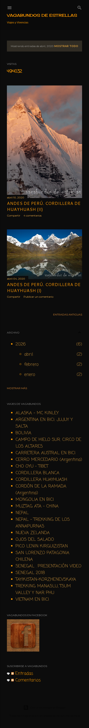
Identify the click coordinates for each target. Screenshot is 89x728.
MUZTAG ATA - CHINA (37, 506)
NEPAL (22, 513)
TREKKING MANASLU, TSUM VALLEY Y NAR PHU (43, 589)
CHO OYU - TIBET (32, 466)
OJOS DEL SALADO (35, 539)
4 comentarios (32, 215)
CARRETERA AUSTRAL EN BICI (45, 453)
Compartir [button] (13, 215)
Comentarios (27, 680)
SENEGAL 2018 (30, 573)
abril (28, 354)
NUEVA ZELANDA (33, 533)
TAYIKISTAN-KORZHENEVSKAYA (46, 579)
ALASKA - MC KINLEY (37, 413)
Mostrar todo (66, 46)
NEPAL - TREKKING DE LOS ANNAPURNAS (43, 523)
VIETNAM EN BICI (32, 599)
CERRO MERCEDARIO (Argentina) (49, 459)
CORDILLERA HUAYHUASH (41, 479)
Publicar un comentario (38, 296)
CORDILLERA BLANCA (37, 473)
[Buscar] (79, 7)
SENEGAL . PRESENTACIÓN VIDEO (48, 566)
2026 (21, 344)
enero (29, 374)
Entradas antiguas (67, 314)
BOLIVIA (23, 433)
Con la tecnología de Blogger (48, 707)
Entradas (23, 673)
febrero (31, 364)
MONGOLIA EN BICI (35, 499)
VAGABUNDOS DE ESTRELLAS (42, 15)
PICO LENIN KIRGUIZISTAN (42, 546)
